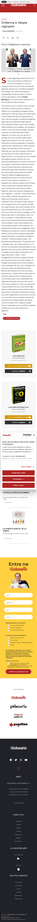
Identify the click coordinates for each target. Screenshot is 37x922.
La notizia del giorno (16, 628)
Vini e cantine (14, 640)
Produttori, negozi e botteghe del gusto (21, 642)
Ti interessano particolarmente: (16, 635)
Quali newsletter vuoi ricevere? (16, 623)
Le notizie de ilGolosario (17, 625)
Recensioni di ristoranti (16, 638)
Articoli (4, 19)
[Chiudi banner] (34, 435)
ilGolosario (4, 2)
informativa (14, 664)
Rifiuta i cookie (18, 485)
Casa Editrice (15, 2)
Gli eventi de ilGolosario (17, 630)
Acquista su (18, 371)
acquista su (18, 366)
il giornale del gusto (11, 318)
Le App (28, 2)
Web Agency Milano (13, 918)
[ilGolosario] (18, 4)
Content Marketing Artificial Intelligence (13, 919)
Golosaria (9, 2)
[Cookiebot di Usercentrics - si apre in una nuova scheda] (23, 435)
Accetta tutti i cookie (18, 473)
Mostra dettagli (26, 467)
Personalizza (17, 479)
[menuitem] (18, 803)
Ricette (12, 645)
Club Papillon (22, 2)
